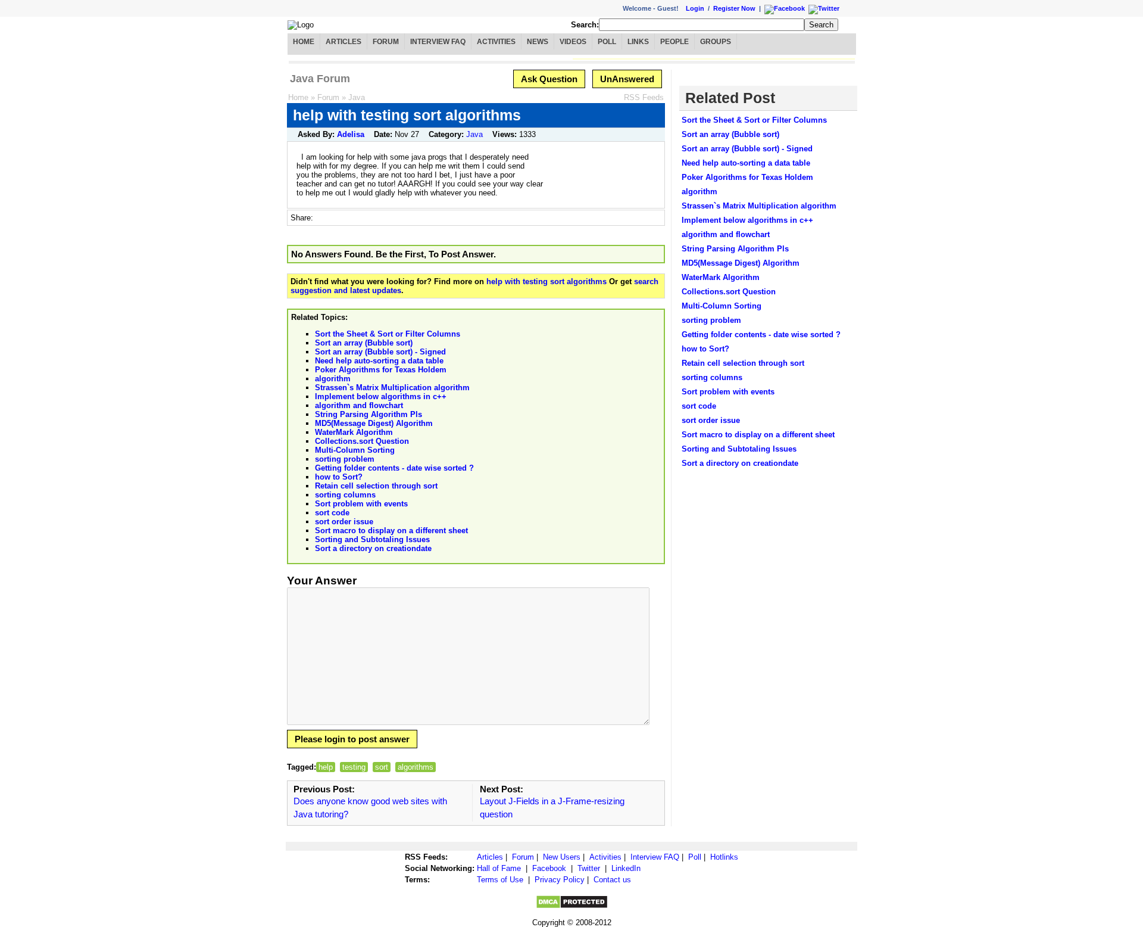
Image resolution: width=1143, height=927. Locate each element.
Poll (607, 42)
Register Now (734, 8)
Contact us (612, 879)
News (537, 42)
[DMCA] (572, 906)
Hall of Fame (499, 868)
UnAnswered (627, 79)
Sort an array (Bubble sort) (364, 342)
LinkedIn (626, 868)
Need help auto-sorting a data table (379, 360)
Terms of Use (500, 879)
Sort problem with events (361, 503)
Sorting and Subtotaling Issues (372, 539)
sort (381, 767)
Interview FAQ (438, 42)
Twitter (588, 868)
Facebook (549, 868)
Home (303, 42)
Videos (573, 42)
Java (356, 97)
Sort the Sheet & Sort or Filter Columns (387, 333)
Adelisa (350, 134)
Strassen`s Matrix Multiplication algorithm (392, 387)
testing (354, 767)
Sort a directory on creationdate (373, 548)
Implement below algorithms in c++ (380, 396)
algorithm (333, 378)
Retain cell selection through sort (376, 485)
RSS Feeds (644, 97)
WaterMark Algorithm (354, 432)
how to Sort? (339, 476)
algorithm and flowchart (359, 405)
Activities (496, 42)
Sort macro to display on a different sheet (391, 530)
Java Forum (320, 79)
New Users (561, 857)
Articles (343, 42)
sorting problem (344, 459)
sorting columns (345, 494)
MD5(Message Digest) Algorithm (374, 423)
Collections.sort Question (362, 441)
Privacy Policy (560, 879)
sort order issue (344, 521)
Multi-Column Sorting (355, 450)
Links (638, 42)
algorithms (415, 767)
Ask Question (549, 79)
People (674, 42)
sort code (332, 512)
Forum (386, 42)
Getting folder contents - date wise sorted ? (394, 468)
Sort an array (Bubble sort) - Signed (380, 351)
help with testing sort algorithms (546, 281)
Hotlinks (724, 857)
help (325, 767)
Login (695, 8)
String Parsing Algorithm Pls (368, 414)
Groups (715, 42)
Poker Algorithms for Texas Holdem (380, 369)
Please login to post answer (352, 739)
